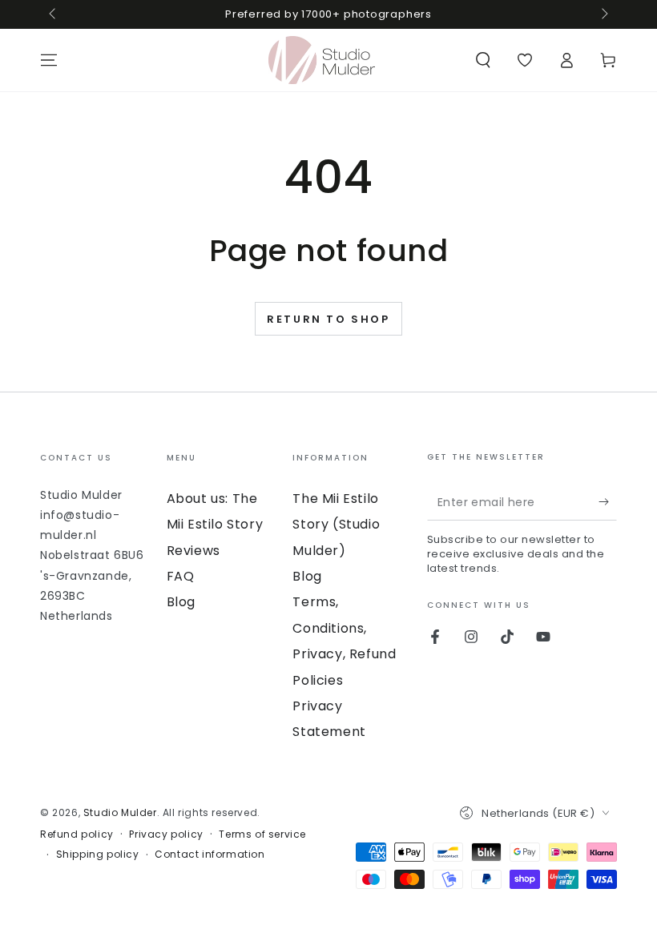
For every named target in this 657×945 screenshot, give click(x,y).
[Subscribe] (608, 502)
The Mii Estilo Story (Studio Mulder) (336, 524)
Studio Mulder (120, 812)
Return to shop (328, 319)
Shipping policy (97, 854)
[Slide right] (603, 14)
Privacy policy (166, 834)
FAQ (181, 576)
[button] (483, 60)
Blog (181, 602)
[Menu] (49, 60)
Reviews (193, 550)
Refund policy (77, 834)
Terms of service (262, 834)
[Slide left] (53, 14)
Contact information (209, 854)
